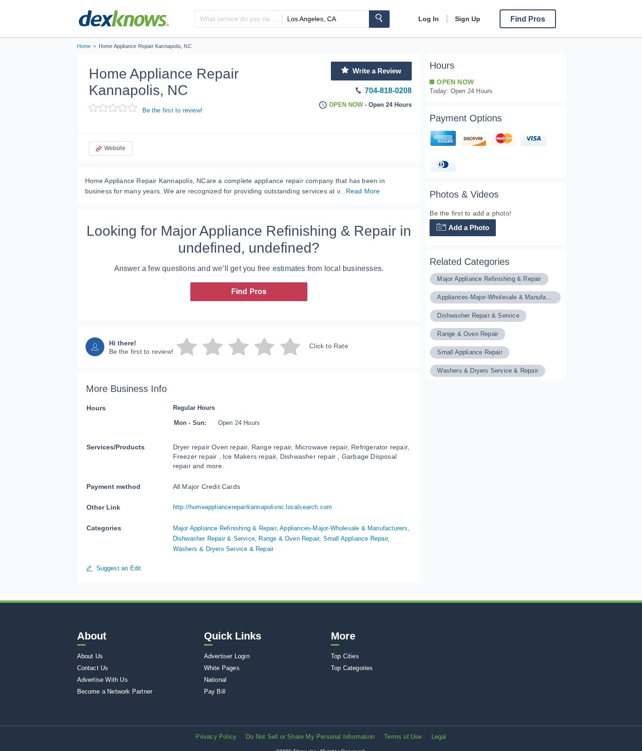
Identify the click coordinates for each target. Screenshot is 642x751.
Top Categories (352, 667)
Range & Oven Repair (288, 538)
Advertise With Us (102, 679)
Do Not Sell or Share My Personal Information (310, 736)
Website (114, 148)
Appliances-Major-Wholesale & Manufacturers (343, 528)
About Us (90, 656)
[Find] (379, 19)
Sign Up (467, 19)
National (215, 679)
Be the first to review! (172, 110)
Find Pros (249, 292)
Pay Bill (215, 691)
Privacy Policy (216, 736)
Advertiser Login (227, 656)
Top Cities (345, 656)
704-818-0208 (388, 91)
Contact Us (93, 667)
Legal (438, 736)
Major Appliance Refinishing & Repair (224, 528)
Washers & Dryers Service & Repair (223, 548)
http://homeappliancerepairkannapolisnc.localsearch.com (252, 507)
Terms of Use (403, 736)
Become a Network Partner (115, 691)
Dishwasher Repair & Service (214, 538)
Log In (428, 19)
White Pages (222, 667)
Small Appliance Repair (355, 538)
